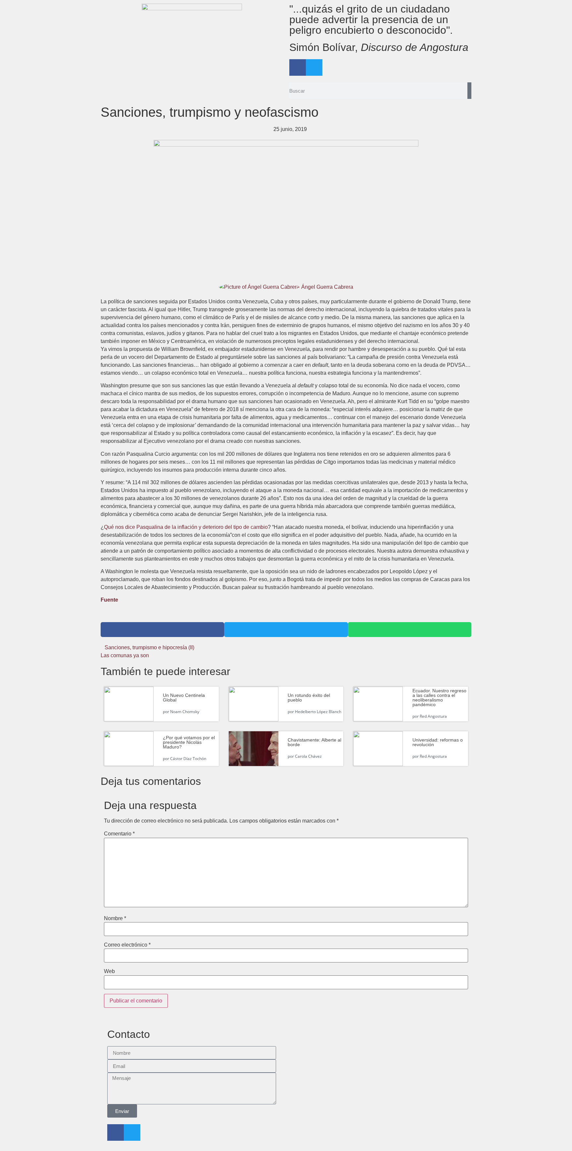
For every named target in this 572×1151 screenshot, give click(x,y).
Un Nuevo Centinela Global (184, 698)
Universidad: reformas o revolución (437, 742)
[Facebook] (297, 67)
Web (109, 971)
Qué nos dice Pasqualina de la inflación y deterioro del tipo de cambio (186, 527)
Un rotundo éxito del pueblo (309, 698)
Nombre (115, 918)
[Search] (469, 90)
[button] (162, 629)
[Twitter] (314, 67)
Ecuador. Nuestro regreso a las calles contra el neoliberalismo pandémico (439, 697)
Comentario (119, 833)
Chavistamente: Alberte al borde (314, 742)
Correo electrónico (127, 945)
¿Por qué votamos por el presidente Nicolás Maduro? (189, 742)
